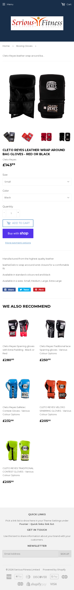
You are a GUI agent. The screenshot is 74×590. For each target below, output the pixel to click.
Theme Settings (52, 520)
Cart (68, 4)
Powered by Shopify (54, 569)
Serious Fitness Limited (27, 569)
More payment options (18, 242)
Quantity (8, 206)
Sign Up (65, 554)
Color (6, 190)
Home (6, 46)
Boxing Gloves (24, 46)
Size (5, 174)
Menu (10, 4)
